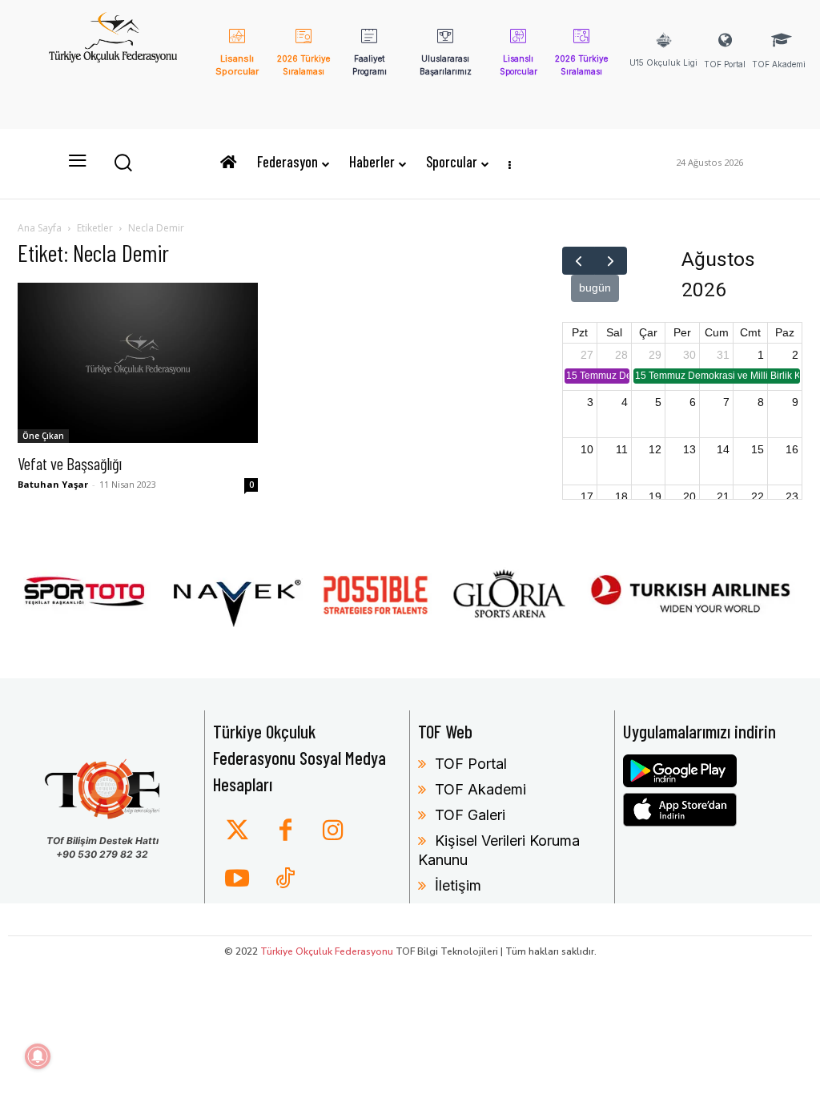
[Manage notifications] (37, 1056)
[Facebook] (285, 831)
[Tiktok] (285, 879)
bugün (595, 287)
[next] (610, 261)
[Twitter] (237, 831)
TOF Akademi (480, 789)
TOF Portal (471, 763)
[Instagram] (333, 831)
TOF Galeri (470, 814)
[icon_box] (237, 63)
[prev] (578, 261)
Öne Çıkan (43, 435)
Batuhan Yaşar (53, 484)
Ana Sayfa (40, 228)
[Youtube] (237, 879)
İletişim (458, 885)
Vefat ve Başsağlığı (70, 463)
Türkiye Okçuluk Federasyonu (326, 951)
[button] (122, 162)
